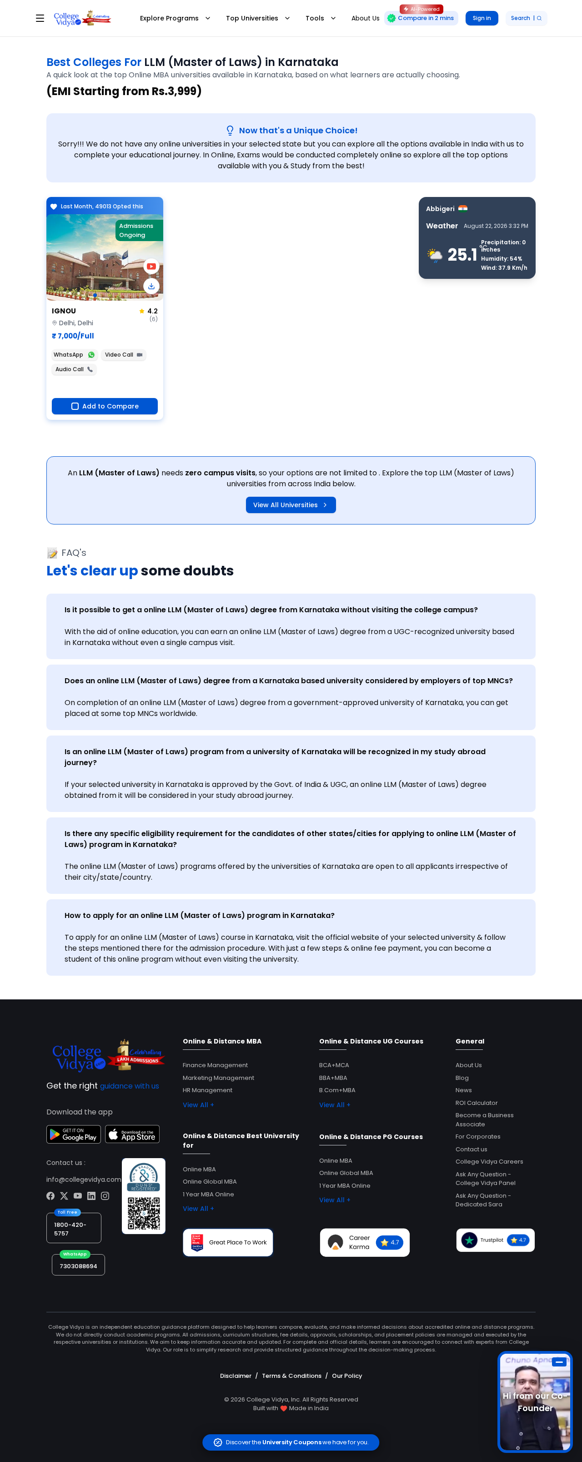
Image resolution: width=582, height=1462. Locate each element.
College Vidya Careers (489, 1161)
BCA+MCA (334, 1065)
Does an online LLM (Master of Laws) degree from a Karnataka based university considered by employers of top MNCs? (289, 681)
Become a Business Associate (485, 1120)
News (464, 1090)
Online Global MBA (210, 1181)
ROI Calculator (477, 1103)
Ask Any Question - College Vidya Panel (486, 1179)
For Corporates (478, 1136)
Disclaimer (235, 1375)
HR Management (207, 1090)
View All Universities (285, 504)
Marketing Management (218, 1078)
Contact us (471, 1149)
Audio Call (69, 369)
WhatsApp (68, 354)
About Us (469, 1065)
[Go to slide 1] (95, 295)
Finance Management (215, 1065)
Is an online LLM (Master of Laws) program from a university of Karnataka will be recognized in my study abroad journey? (275, 757)
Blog (462, 1078)
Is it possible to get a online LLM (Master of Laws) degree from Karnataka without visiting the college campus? (271, 610)
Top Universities (252, 18)
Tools (315, 18)
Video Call (119, 354)
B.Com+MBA (337, 1090)
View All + (198, 1104)
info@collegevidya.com (83, 1179)
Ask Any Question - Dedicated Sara (483, 1200)
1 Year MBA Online (208, 1194)
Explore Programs (169, 18)
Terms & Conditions (291, 1375)
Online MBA (199, 1169)
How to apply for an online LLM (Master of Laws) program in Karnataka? (200, 915)
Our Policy (347, 1375)
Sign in (482, 18)
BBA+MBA (333, 1078)
